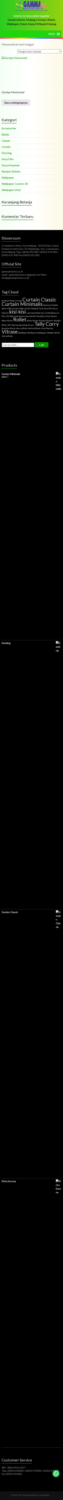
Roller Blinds (7, 320)
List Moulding (49, 313)
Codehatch (44, 1495)
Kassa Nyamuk (11, 165)
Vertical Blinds (34, 328)
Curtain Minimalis (22, 304)
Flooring (7, 153)
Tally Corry (46, 324)
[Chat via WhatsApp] (55, 1473)
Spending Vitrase (26, 325)
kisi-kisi (17, 312)
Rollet (19, 319)
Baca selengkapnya (15, 102)
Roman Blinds (32, 320)
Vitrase (10, 331)
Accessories (9, 128)
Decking (46, 305)
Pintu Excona (51, 316)
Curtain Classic (39, 299)
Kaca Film (7, 159)
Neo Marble (30, 316)
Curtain (6, 146)
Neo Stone (40, 316)
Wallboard (22, 333)
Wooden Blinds (53, 333)
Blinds (5, 134)
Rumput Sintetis (11, 171)
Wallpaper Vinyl (11, 189)
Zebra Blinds (7, 336)
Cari (41, 344)
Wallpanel (7, 177)
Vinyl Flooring (47, 328)
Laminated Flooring (34, 313)
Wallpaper (42, 333)
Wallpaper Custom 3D (15, 183)
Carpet (6, 140)
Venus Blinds (21, 328)
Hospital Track (37, 308)
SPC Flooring (13, 325)
